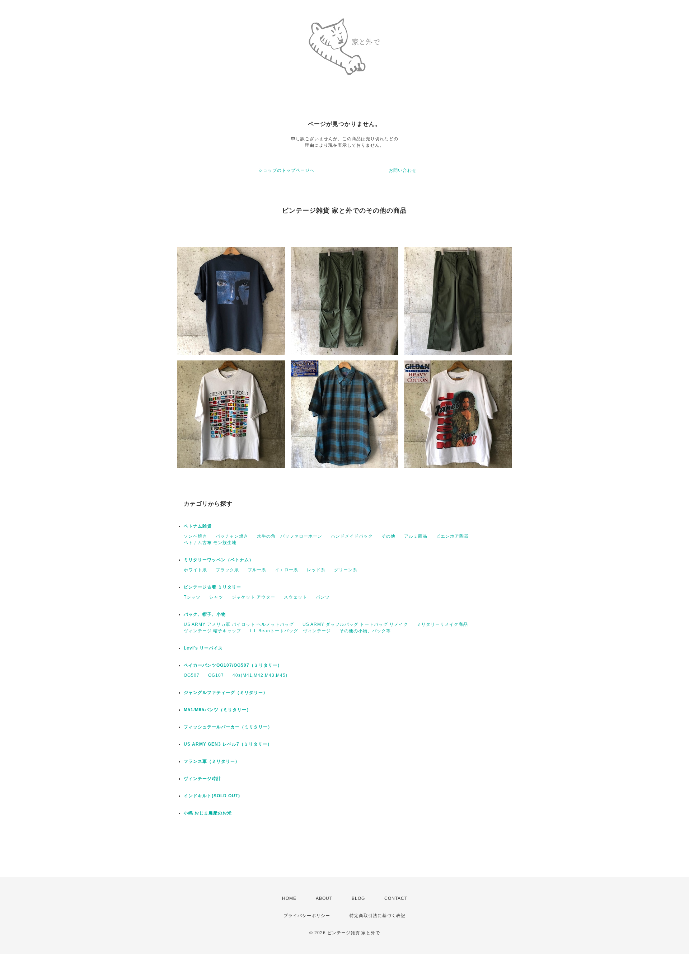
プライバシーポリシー (306, 915)
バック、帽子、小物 (205, 614)
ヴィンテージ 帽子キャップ (212, 630)
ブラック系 (227, 569)
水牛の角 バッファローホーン (289, 536)
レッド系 (316, 569)
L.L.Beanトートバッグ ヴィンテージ (290, 630)
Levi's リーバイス (203, 648)
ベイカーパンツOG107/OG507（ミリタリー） (233, 665)
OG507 (192, 675)
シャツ (216, 597)
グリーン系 (345, 569)
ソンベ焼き (195, 536)
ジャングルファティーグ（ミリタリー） (226, 692)
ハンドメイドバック (352, 536)
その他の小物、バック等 (365, 630)
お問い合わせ (403, 170)
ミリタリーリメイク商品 (442, 624)
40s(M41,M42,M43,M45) (260, 675)
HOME (289, 898)
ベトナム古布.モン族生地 (210, 542)
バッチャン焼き (232, 536)
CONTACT (395, 898)
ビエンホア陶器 (452, 536)
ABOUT (324, 898)
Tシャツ (192, 597)
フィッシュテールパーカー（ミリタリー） (228, 726)
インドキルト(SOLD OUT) (212, 795)
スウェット (295, 597)
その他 (388, 536)
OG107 (216, 675)
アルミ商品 (415, 536)
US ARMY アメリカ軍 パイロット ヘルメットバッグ (239, 624)
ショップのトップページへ (286, 170)
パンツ (323, 597)
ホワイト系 (195, 569)
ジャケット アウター (253, 597)
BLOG (358, 898)
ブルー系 (257, 569)
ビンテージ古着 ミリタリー (212, 587)
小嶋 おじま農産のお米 (208, 813)
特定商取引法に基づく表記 (378, 915)
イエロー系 (286, 569)
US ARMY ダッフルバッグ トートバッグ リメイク (355, 624)
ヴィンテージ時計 (202, 778)
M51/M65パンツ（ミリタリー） (217, 709)
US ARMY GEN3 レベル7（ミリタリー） (228, 744)
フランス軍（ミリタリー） (212, 761)
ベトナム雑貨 (198, 526)
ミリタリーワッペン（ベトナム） (219, 559)
